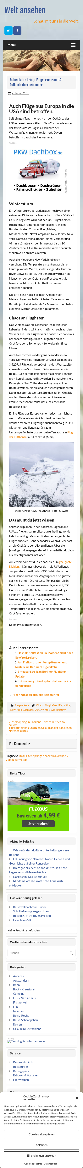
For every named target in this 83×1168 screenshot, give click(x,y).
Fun (15, 1007)
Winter (45, 709)
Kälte (67, 705)
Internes (18, 1011)
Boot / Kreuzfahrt (24, 989)
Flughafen (51, 705)
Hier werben (21, 1079)
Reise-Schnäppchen (25, 1020)
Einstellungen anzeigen (41, 1155)
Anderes (18, 976)
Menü (12, 44)
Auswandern (21, 980)
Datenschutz (50, 1163)
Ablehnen (41, 1145)
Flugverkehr (22, 705)
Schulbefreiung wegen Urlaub (31, 911)
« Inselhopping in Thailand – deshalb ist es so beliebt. (37, 723)
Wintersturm (58, 709)
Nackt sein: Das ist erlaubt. (30, 876)
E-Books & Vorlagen (25, 1075)
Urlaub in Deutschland (27, 1029)
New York (16, 709)
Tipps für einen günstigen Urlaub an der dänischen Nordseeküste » (40, 729)
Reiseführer (20, 1066)
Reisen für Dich (22, 1062)
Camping (18, 993)
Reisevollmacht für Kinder (29, 907)
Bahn (16, 985)
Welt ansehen (25, 10)
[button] (77, 1098)
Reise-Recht (21, 1015)
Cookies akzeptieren (41, 1134)
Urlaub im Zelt (22, 920)
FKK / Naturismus (24, 998)
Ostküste (28, 709)
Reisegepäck (21, 1071)
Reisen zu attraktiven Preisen (32, 915)
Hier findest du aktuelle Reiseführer (36, 694)
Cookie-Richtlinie (33, 1163)
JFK (60, 705)
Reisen (17, 1024)
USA (37, 709)
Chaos (40, 705)
